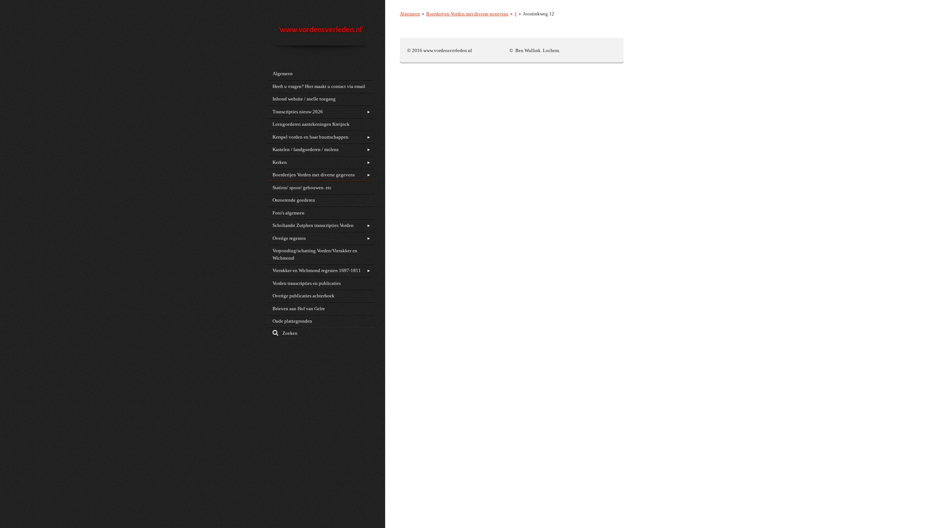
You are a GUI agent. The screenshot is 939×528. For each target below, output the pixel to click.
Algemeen (410, 13)
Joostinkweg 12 (538, 13)
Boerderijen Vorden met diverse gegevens (467, 13)
